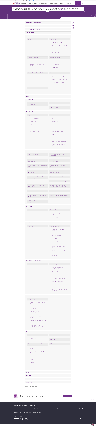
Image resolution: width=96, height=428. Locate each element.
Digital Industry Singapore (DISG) (59, 45)
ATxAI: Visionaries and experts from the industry (38, 308)
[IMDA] (16, 3)
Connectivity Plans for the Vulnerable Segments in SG (58, 155)
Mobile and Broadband (55, 226)
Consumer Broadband (57, 271)
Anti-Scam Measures (33, 264)
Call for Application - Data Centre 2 (58, 176)
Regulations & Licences (31, 111)
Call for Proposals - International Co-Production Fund (36, 172)
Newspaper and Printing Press (59, 131)
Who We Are (53, 39)
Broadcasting (55, 121)
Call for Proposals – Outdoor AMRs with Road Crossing (37, 177)
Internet (54, 124)
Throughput (55, 238)
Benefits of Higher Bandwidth (59, 250)
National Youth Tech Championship (34, 312)
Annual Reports (33, 60)
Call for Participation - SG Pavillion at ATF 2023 (37, 166)
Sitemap (28, 372)
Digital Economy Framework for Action (37, 65)
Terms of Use (29, 382)
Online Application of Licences (59, 141)
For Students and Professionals (33, 29)
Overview (30, 209)
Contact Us (30, 87)
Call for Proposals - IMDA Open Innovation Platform (57, 160)
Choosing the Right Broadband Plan (59, 247)
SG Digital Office (55, 52)
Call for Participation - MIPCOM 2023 (36, 191)
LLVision (32, 359)
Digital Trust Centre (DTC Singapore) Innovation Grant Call (36, 186)
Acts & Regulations (34, 118)
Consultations (33, 121)
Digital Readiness (54, 209)
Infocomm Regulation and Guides (34, 260)
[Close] (82, 8)
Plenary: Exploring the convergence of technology (36, 326)
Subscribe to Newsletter (51, 408)
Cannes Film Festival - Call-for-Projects (59, 181)
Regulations (31, 115)
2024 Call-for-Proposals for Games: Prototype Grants (58, 166)
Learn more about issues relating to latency (59, 230)
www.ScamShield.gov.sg (62, 9)
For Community (30, 206)
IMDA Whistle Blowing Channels (37, 91)
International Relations (55, 57)
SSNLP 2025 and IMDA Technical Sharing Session (37, 303)
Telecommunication (56, 137)
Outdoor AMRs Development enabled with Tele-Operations (58, 172)
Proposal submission (31, 151)
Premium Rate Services (57, 281)
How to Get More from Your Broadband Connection (58, 242)
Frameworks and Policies (35, 128)
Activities (62, 3)
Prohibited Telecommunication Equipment (59, 285)
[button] (73, 23)
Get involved (55, 217)
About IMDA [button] (23, 3)
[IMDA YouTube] (82, 409)
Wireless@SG (31, 226)
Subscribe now (67, 396)
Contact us (29, 408)
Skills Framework (54, 343)
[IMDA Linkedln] (74, 409)
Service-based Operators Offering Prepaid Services (59, 290)
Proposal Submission (54, 3)
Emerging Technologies (55, 72)
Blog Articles (33, 338)
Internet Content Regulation (58, 278)
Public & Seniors (30, 32)
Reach (40, 412)
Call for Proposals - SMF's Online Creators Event (37, 196)
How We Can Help (30, 99)
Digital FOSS (55, 67)
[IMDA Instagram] (79, 409)
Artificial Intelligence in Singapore (60, 79)
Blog (29, 335)
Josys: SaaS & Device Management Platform (38, 352)
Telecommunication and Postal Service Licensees (59, 145)
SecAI (31, 348)
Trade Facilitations (56, 64)
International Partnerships (58, 60)
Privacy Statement (30, 378)
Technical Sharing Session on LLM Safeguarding (38, 321)
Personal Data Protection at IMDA (35, 72)
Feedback (28, 375)
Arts (53, 118)
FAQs (27, 96)
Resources (28, 331)
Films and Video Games (57, 128)
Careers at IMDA (22, 408)
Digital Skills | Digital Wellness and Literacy (60, 213)
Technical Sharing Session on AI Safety (37, 317)
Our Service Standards (57, 42)
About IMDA (29, 35)
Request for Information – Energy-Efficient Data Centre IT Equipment (58, 186)
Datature (32, 362)
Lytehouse (32, 356)
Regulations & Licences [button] (43, 3)
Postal (53, 134)
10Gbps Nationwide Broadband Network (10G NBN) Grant (37, 104)
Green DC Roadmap (54, 107)
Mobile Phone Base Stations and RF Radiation (59, 255)
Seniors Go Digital (54, 103)
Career (29, 39)
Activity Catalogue (32, 299)
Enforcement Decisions (35, 124)
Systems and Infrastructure (34, 154)
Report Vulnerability (17, 412)
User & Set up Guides (31, 222)
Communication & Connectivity (59, 82)
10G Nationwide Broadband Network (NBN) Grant (36, 201)
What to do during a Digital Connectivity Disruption (58, 234)
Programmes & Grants (33, 3)
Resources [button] (69, 3)
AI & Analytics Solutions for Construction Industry (59, 196)
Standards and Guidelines (36, 131)
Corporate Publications (33, 57)
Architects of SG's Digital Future (33, 22)
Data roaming (55, 275)
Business (28, 26)
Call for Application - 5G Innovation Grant (59, 191)
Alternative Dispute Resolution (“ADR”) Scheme (59, 268)
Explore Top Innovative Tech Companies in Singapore (37, 344)
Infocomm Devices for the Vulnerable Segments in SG (36, 160)
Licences (52, 115)
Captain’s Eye (33, 365)
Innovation (54, 49)
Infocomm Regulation (55, 264)
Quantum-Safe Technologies (58, 76)
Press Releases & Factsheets (56, 335)
